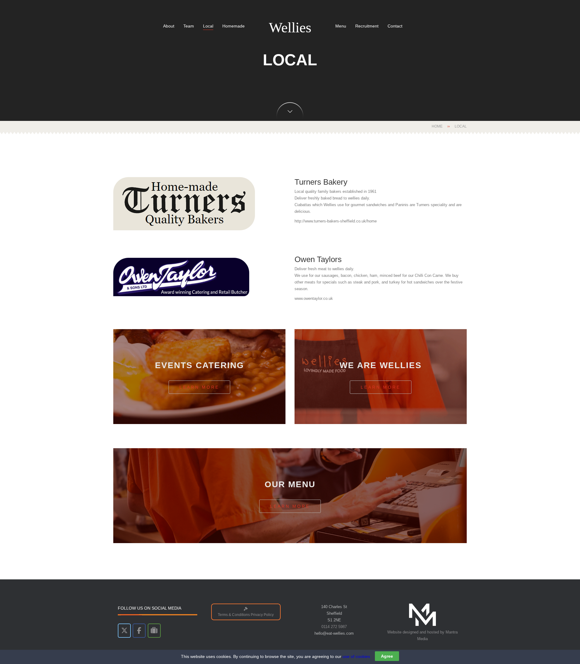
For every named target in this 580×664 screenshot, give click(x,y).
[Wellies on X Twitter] (124, 631)
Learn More (199, 387)
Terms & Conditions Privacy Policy (246, 615)
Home (437, 126)
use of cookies (356, 656)
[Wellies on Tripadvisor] (154, 631)
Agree (387, 656)
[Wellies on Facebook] (139, 631)
